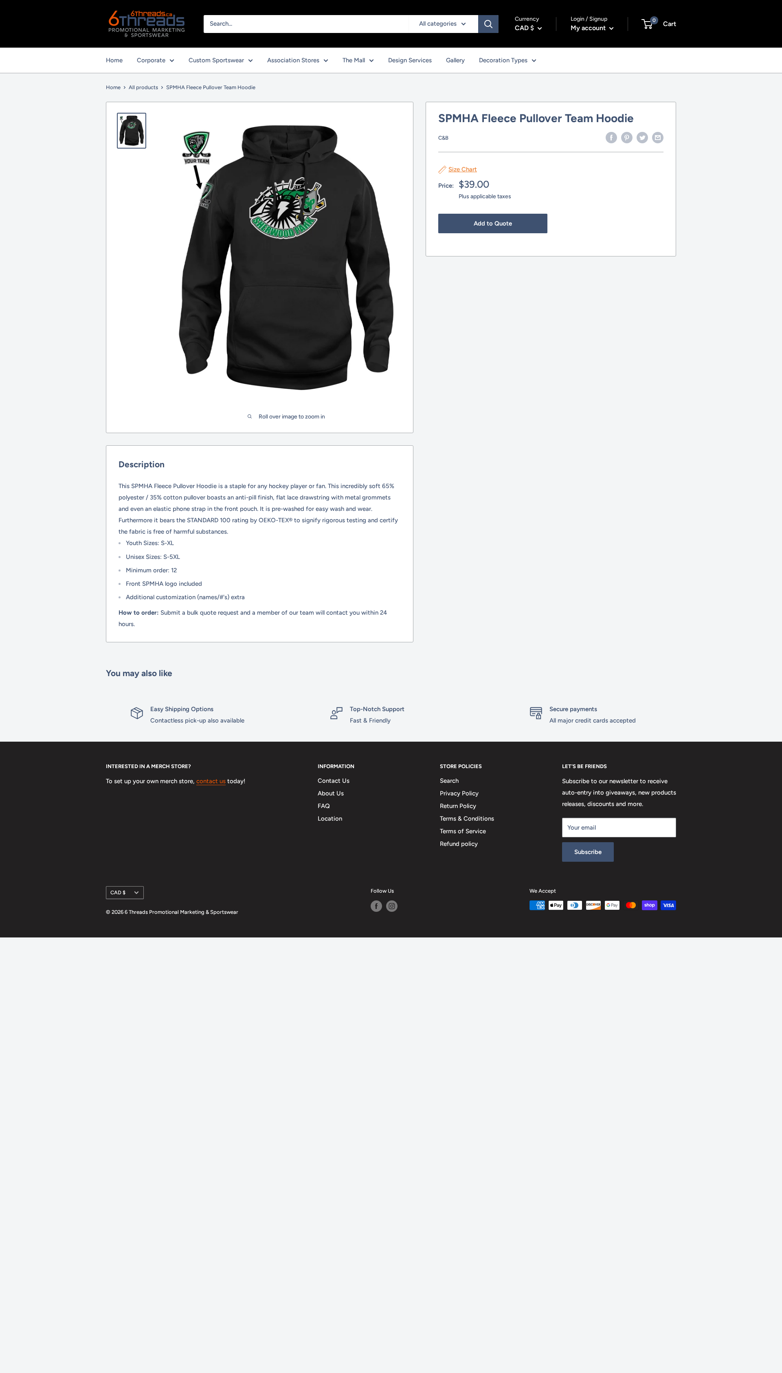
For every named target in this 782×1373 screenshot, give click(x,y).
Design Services (410, 60)
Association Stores (293, 60)
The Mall (354, 60)
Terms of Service (463, 831)
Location (330, 818)
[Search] (488, 24)
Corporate (151, 60)
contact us (211, 781)
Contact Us (333, 780)
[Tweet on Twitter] (642, 137)
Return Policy (458, 806)
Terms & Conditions (467, 818)
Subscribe (588, 852)
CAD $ (117, 892)
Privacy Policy (459, 793)
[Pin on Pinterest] (627, 137)
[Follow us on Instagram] (392, 906)
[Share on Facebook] (611, 137)
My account (589, 28)
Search (449, 780)
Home (114, 60)
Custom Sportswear (216, 60)
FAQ (324, 806)
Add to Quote (493, 224)
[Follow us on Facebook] (376, 906)
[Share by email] (657, 137)
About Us (331, 793)
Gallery (455, 60)
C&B (443, 138)
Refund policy (459, 843)
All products (143, 87)
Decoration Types (503, 60)
